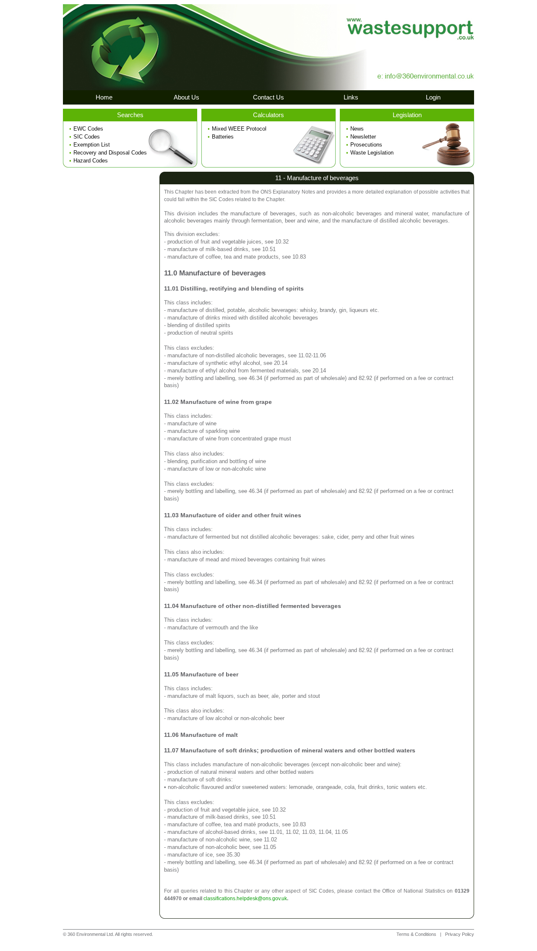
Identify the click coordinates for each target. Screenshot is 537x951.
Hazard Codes (90, 160)
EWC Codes (88, 129)
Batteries (223, 137)
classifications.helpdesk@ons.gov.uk (245, 898)
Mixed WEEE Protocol (239, 129)
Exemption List (91, 144)
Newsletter (363, 137)
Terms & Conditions (416, 934)
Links (351, 97)
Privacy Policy (459, 934)
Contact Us (268, 97)
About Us (186, 97)
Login (433, 97)
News (357, 129)
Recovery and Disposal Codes (110, 152)
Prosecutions (366, 144)
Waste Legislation (372, 152)
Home (104, 97)
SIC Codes (86, 137)
